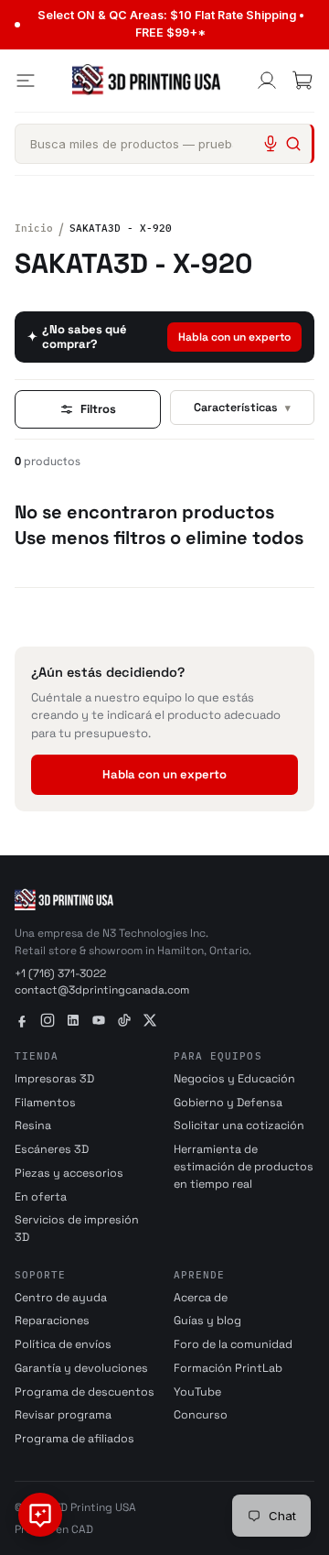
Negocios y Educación (234, 1078)
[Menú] (26, 81)
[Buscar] (293, 144)
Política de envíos (63, 1344)
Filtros (98, 409)
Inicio (34, 228)
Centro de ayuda (61, 1297)
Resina (33, 1125)
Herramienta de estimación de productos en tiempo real (243, 1166)
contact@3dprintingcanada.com (102, 990)
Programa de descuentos (84, 1392)
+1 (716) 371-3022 (60, 973)
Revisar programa (63, 1415)
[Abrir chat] (40, 1515)
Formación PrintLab (228, 1368)
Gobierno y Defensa (228, 1102)
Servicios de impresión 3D (77, 1228)
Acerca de (201, 1297)
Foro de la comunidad (233, 1344)
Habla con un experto (234, 337)
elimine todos (244, 537)
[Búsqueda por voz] (270, 144)
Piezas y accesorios (69, 1173)
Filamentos (45, 1102)
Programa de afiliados (74, 1438)
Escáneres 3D (52, 1149)
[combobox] (164, 144)
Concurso (201, 1415)
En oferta (41, 1197)
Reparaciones (52, 1320)
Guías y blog (207, 1320)
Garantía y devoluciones (81, 1368)
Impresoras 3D (54, 1078)
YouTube (197, 1392)
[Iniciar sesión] (267, 81)
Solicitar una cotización (239, 1125)
